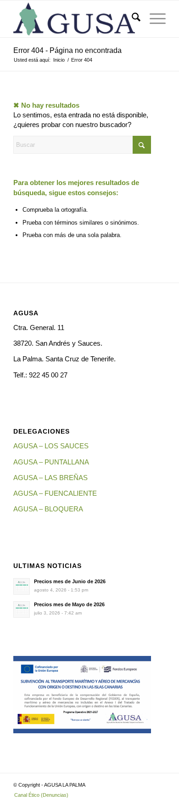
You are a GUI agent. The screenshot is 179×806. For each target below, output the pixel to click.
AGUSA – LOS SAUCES (51, 446)
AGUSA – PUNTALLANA (51, 462)
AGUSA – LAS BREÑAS (50, 477)
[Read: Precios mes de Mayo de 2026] (21, 609)
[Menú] (153, 18)
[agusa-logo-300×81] (74, 18)
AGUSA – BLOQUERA (48, 509)
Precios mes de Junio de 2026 (70, 581)
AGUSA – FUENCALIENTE (55, 493)
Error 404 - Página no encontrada (67, 50)
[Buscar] (131, 18)
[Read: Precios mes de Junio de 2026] (21, 586)
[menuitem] (131, 18)
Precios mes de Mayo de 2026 (69, 604)
